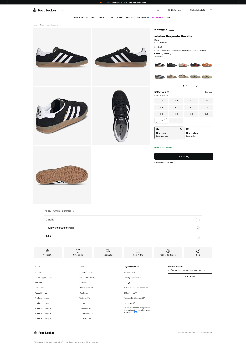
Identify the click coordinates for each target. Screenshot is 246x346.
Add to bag (184, 156)
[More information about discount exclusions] (174, 162)
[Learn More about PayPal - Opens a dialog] (170, 53)
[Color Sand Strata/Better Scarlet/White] (183, 65)
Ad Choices (128, 303)
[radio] (168, 133)
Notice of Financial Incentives (136, 288)
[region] (123, 2)
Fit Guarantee (85, 318)
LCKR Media (40, 288)
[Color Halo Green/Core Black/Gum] (195, 76)
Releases (129, 17)
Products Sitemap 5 (43, 318)
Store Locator (84, 313)
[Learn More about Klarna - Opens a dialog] (162, 53)
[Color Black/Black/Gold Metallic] (171, 65)
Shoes (41, 25)
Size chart (209, 92)
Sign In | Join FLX (199, 10)
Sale (168, 17)
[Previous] (7, 2)
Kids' (112, 17)
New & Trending (81, 17)
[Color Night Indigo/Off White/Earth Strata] (160, 76)
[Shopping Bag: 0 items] (211, 10)
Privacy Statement (131, 277)
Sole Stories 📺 (142, 17)
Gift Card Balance (86, 277)
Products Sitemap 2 (43, 303)
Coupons (82, 283)
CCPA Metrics (129, 293)
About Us (38, 272)
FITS (125, 283)
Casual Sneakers (52, 25)
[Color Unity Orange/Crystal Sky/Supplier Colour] (207, 65)
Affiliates (38, 283)
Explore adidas (160, 42)
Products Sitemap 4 (43, 313)
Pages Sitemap (41, 293)
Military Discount (86, 288)
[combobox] (110, 10)
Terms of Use (129, 272)
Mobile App (83, 293)
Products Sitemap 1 (42, 298)
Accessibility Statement (133, 298)
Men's (93, 17)
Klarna (82, 303)
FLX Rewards (157, 17)
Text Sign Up (84, 298)
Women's (102, 17)
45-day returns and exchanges (58, 211)
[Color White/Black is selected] (160, 65)
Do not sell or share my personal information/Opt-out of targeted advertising (137, 310)
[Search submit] (158, 10)
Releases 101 (84, 308)
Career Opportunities (43, 277)
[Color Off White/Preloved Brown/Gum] (183, 76)
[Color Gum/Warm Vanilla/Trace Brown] (171, 76)
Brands (120, 17)
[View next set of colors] (196, 85)
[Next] (238, 2)
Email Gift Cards (85, 272)
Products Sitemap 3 (43, 308)
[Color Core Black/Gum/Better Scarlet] (195, 65)
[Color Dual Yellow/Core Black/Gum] (207, 76)
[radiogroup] (183, 133)
